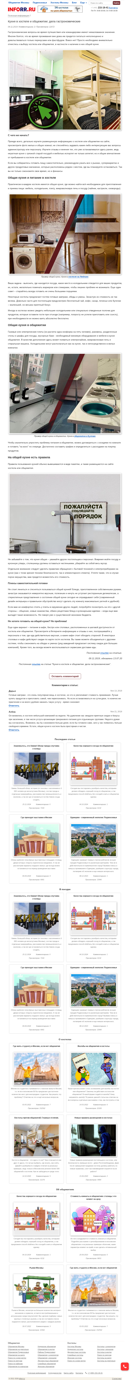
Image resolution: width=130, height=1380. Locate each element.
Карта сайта (68, 1373)
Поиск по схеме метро (17, 1358)
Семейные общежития (47, 1364)
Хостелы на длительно (106, 1361)
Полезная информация (18, 16)
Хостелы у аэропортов (106, 1346)
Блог (74, 2)
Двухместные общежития (48, 1361)
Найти (116, 3)
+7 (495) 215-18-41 (95, 1373)
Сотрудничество (55, 1373)
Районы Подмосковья (46, 1352)
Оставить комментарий (65, 676)
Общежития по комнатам (18, 1366)
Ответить (14, 705)
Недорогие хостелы (75, 1349)
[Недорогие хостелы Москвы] (60, 9)
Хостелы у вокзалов (105, 1349)
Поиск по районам (15, 1364)
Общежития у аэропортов (48, 1355)
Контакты (113, 8)
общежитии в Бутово (84, 436)
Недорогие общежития (47, 1346)
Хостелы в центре (104, 1352)
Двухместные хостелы (76, 1352)
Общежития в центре (46, 1349)
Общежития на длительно (18, 1349)
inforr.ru (22, 1379)
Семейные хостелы (75, 1355)
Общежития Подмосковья (18, 1352)
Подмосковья (40, 2)
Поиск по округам (15, 1361)
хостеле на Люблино (78, 277)
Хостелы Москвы (59, 2)
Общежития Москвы (18, 2)
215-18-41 (99, 7)
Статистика (116, 1379)
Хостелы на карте (104, 1358)
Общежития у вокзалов (47, 1358)
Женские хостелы (74, 1358)
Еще (82, 2)
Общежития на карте (16, 1355)
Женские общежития (46, 1366)
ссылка (104, 653)
